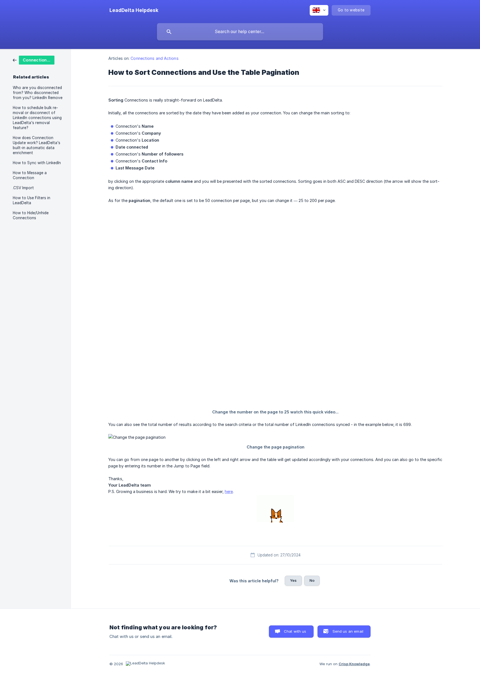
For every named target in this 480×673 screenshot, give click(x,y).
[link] (33, 59)
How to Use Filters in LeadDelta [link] (31, 200)
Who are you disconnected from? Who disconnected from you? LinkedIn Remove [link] (37, 92)
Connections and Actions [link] (154, 58)
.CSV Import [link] (23, 188)
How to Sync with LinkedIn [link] (37, 163)
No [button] (311, 580)
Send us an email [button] (347, 631)
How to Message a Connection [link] (30, 175)
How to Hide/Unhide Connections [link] (31, 215)
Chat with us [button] (295, 631)
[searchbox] (240, 31)
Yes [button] (293, 580)
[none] (133, 10)
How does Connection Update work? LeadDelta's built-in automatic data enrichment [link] (36, 145)
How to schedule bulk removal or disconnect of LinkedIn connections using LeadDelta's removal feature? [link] (37, 117)
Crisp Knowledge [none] (354, 664)
